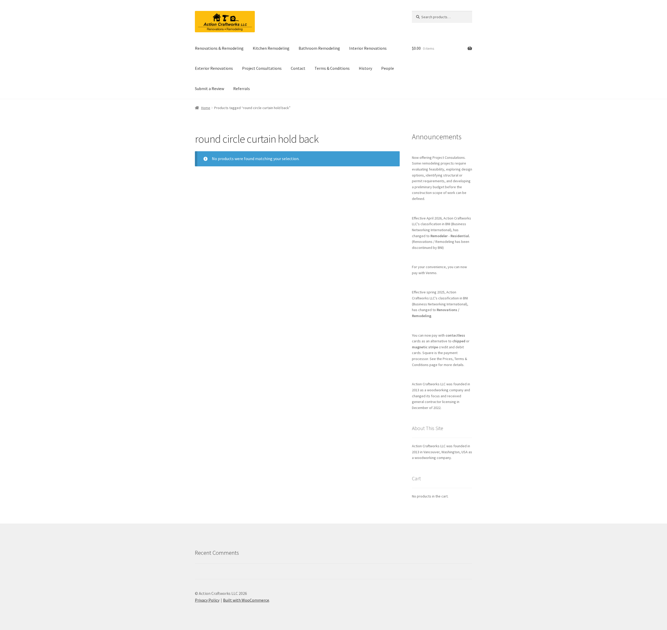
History (365, 68)
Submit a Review (209, 88)
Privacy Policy (207, 600)
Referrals (241, 88)
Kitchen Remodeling (271, 48)
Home (205, 107)
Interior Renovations (368, 48)
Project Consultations (262, 68)
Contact (298, 68)
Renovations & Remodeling (219, 48)
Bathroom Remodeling (319, 48)
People (387, 68)
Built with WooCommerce (246, 600)
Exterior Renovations (214, 68)
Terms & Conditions (332, 68)
